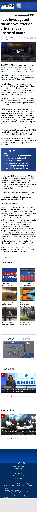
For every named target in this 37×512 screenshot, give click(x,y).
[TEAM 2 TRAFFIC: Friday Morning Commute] (9, 275)
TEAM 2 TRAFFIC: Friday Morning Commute (8, 284)
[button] (18, 52)
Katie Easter (6, 41)
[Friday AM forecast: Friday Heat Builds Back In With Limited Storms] (27, 275)
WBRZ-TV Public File (18, 471)
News (12, 37)
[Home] (7, 6)
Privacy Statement (18, 476)
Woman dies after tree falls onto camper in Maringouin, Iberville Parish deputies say (17, 165)
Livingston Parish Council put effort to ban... (9, 304)
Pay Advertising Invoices (19, 481)
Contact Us (18, 473)
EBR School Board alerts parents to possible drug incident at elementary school (18, 158)
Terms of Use (19, 478)
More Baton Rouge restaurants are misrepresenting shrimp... (27, 304)
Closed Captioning (18, 466)
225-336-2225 (21, 485)
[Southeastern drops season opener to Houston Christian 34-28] (27, 314)
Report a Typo (6, 258)
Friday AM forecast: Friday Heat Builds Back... (27, 284)
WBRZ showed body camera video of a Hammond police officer (15, 68)
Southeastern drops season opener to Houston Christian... (26, 324)
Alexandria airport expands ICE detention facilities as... (9, 324)
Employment (18, 468)
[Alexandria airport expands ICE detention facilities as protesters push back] (9, 314)
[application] (18, 52)
